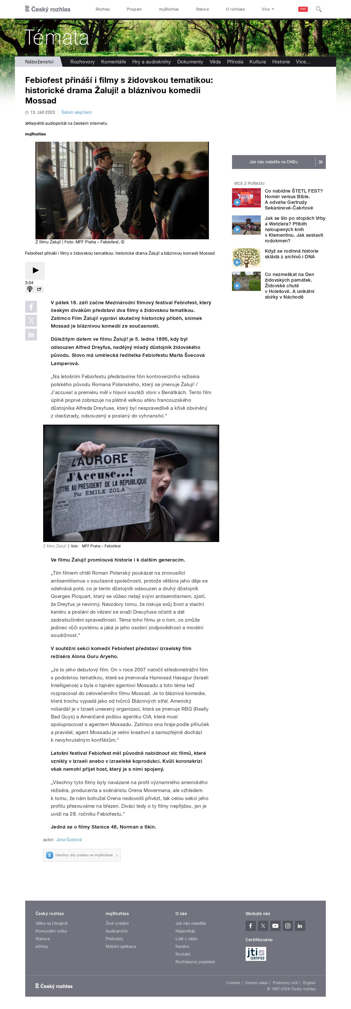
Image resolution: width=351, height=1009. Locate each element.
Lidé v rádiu (187, 938)
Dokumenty (190, 61)
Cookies (233, 983)
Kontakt (183, 954)
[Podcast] (29, 289)
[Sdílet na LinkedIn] (31, 334)
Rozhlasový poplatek (195, 961)
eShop (41, 946)
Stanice (202, 9)
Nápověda (185, 931)
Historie (281, 61)
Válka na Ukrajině (51, 923)
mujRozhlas (169, 9)
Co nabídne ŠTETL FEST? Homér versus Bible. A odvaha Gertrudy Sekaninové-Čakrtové (294, 199)
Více (303, 61)
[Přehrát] (35, 271)
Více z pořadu (249, 183)
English (309, 983)
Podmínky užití (285, 983)
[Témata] (175, 37)
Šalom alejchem (76, 112)
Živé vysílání (117, 923)
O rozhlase (235, 9)
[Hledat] (319, 9)
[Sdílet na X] (31, 321)
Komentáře (113, 61)
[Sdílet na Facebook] (31, 307)
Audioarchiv (117, 931)
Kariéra (182, 946)
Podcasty (115, 938)
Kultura (258, 61)
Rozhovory (82, 61)
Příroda (235, 61)
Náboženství (39, 61)
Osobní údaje (256, 983)
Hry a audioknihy (151, 61)
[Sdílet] (39, 289)
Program (134, 9)
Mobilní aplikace (121, 946)
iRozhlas (103, 9)
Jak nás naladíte (191, 923)
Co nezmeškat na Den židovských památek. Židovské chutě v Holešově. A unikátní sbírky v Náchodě (290, 286)
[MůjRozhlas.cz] (35, 134)
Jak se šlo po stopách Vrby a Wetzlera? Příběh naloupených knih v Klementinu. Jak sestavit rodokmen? (295, 229)
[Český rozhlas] (47, 9)
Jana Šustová (69, 839)
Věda (215, 61)
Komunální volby (51, 931)
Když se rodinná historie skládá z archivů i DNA (292, 253)
